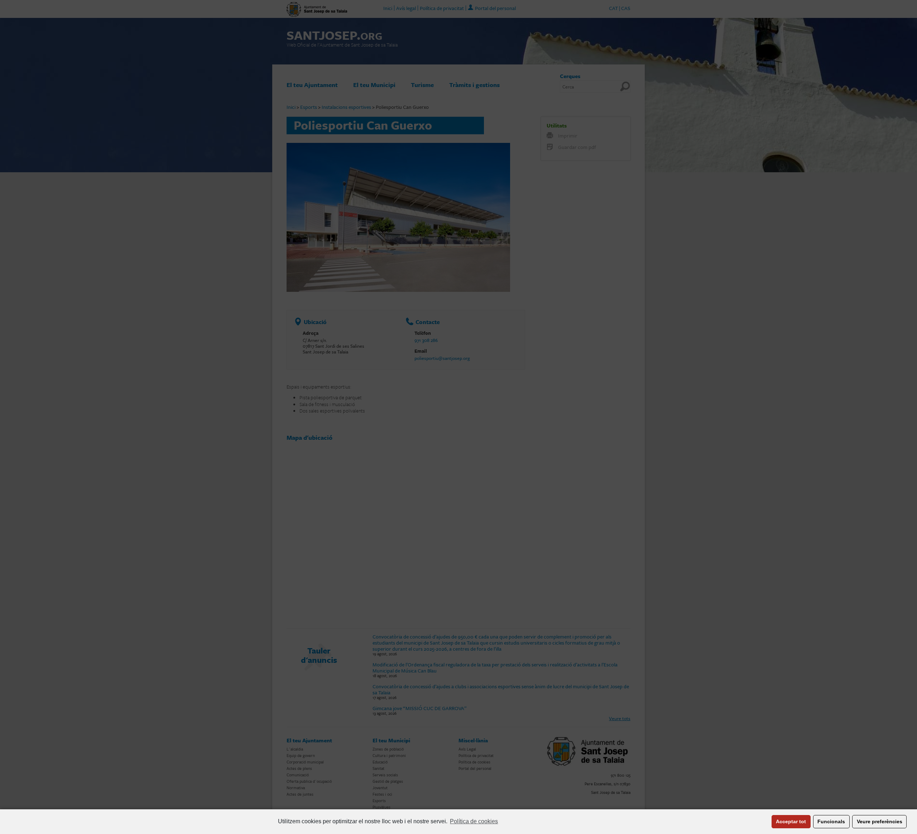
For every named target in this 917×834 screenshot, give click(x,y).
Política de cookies (474, 821)
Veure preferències (879, 821)
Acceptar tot (791, 821)
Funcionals (831, 821)
